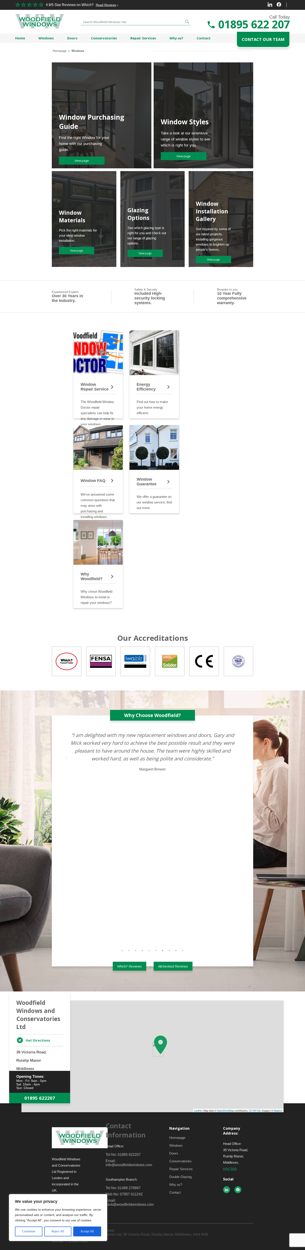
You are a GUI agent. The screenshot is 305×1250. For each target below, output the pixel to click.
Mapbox (278, 1110)
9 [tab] (176, 950)
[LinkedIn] (269, 4)
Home (20, 38)
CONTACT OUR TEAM (263, 39)
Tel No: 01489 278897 (123, 1188)
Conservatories (104, 38)
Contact (204, 38)
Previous (63, 836)
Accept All (87, 1231)
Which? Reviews (129, 966)
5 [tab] (149, 950)
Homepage (60, 51)
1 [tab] (122, 950)
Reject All (58, 1231)
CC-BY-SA (254, 1110)
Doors (72, 38)
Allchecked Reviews (173, 966)
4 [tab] (142, 950)
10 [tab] (182, 950)
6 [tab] (156, 950)
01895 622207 (39, 1098)
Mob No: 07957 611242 (124, 1194)
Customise (28, 1231)
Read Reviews (106, 5)
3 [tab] (136, 950)
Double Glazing (180, 1177)
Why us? (176, 38)
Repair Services (143, 38)
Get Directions (38, 1040)
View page (82, 161)
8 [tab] (169, 950)
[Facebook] (278, 5)
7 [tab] (162, 950)
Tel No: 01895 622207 (123, 1155)
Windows (46, 38)
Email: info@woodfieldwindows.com (126, 1163)
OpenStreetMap (225, 1110)
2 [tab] (129, 950)
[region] (58, 1217)
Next (242, 836)
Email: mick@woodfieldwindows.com (126, 1202)
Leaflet (198, 1110)
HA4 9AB (230, 1169)
